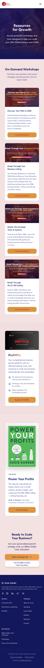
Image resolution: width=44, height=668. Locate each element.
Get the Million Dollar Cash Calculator (22, 564)
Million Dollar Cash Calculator (8, 634)
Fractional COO (7, 603)
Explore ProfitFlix (22, 400)
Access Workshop (22, 135)
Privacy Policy (29, 657)
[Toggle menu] (40, 4)
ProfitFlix (4, 611)
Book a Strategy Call (20, 557)
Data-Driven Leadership (9, 607)
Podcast (26, 615)
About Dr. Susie (28, 603)
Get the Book (22, 510)
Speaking (27, 607)
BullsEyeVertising (26, 660)
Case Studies (28, 611)
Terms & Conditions (16, 657)
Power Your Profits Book (9, 643)
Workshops (5, 639)
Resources (27, 619)
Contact (26, 623)
